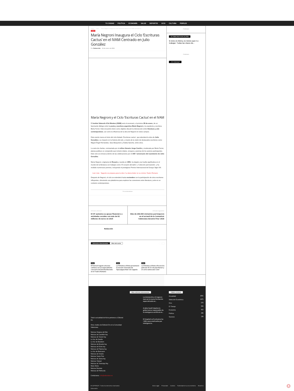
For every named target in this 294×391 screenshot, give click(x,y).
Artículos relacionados (100, 243)
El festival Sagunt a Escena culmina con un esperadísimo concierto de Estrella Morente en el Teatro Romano (102, 269)
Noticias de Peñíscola (98, 371)
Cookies (172, 386)
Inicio (92, 28)
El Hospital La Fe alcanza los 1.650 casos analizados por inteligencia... (153, 321)
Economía (133, 23)
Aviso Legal (155, 386)
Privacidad (164, 386)
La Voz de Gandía (97, 339)
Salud (143, 23)
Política (121, 23)
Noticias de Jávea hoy (98, 359)
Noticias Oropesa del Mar (99, 332)
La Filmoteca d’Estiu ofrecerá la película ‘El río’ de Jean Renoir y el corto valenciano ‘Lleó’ (152, 268)
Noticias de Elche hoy (98, 346)
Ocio (163, 23)
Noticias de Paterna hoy (99, 349)
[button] (202, 23)
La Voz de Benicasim (98, 351)
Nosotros (201, 386)
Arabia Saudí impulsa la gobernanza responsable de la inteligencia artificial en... (153, 310)
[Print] (114, 54)
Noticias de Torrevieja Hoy (99, 363)
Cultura (172, 23)
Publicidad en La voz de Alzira (186, 386)
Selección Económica (176, 299)
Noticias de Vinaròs (97, 354)
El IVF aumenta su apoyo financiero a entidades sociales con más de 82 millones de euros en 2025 (106, 216)
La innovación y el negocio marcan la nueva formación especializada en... (153, 299)
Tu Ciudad (109, 23)
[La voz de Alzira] (147, 10)
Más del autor (116, 243)
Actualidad (172, 296)
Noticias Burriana (96, 368)
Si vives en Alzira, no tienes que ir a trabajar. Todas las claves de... (183, 42)
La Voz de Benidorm (97, 342)
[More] (119, 54)
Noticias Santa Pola (97, 356)
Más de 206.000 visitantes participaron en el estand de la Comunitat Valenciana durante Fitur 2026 (147, 216)
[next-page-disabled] (173, 48)
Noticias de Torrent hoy (98, 337)
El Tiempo (172, 306)
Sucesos (172, 317)
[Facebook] (98, 54)
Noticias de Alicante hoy (99, 344)
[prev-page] (160, 243)
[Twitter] (103, 54)
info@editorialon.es (106, 375)
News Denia (95, 366)
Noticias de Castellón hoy (99, 334)
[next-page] (163, 243)
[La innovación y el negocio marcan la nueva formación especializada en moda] (135, 300)
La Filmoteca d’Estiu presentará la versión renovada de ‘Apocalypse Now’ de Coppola (127, 268)
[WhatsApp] (93, 54)
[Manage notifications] (288, 386)
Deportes (154, 23)
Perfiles (183, 23)
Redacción (96, 48)
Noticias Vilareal (96, 361)
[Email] (109, 54)
